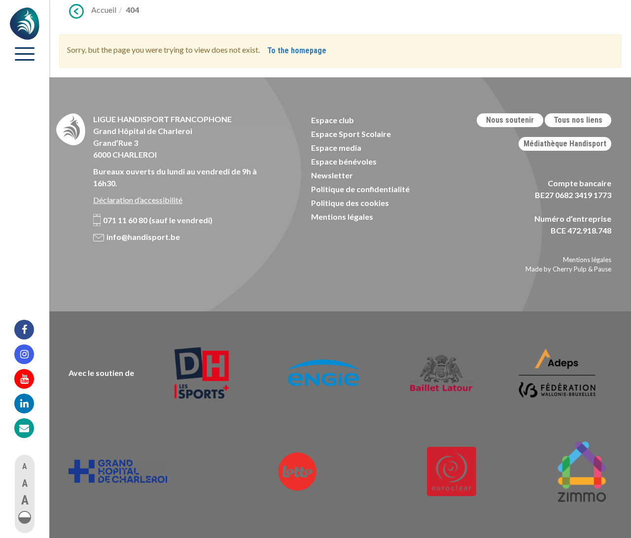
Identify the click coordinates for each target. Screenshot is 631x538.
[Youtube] (30, 379)
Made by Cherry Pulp (556, 269)
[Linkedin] (30, 403)
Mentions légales (342, 216)
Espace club (332, 120)
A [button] (24, 466)
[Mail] (30, 428)
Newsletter (332, 175)
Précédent (76, 11)
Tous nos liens (578, 120)
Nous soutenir (510, 120)
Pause (602, 269)
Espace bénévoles (344, 161)
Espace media (336, 147)
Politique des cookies (350, 202)
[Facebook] (30, 329)
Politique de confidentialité (360, 189)
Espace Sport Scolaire (351, 133)
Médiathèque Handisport (565, 143)
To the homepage (296, 50)
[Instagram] (30, 354)
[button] (24, 517)
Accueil (103, 9)
